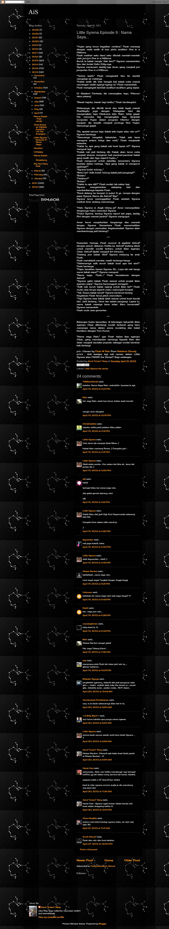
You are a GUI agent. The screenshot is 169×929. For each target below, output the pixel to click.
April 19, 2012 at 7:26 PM (96, 652)
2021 (35, 37)
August (38, 97)
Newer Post (85, 860)
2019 (35, 45)
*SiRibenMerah (90, 381)
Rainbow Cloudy (126, 351)
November (39, 81)
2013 (35, 68)
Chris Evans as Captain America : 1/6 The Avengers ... (40, 129)
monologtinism (90, 624)
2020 (36, 41)
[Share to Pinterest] (88, 365)
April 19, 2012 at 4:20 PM (97, 470)
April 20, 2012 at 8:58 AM (97, 741)
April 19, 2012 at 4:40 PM (97, 547)
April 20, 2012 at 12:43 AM (97, 691)
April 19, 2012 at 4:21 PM (96, 502)
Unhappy (38, 152)
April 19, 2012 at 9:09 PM (97, 670)
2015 (35, 60)
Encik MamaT (89, 837)
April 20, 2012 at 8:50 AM (97, 707)
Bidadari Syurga (91, 679)
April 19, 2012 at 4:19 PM (96, 452)
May (36, 109)
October (38, 88)
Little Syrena (89, 439)
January (38, 178)
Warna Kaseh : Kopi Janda (40, 118)
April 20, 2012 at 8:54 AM (97, 723)
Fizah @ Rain (102, 351)
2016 (35, 57)
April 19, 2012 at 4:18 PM (96, 431)
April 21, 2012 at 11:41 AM (96, 828)
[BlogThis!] (80, 365)
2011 (35, 183)
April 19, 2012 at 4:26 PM (97, 531)
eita (84, 660)
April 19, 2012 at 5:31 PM (96, 584)
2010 (35, 187)
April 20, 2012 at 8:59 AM (97, 760)
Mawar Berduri (90, 571)
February (39, 174)
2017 (35, 53)
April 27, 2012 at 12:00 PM (97, 844)
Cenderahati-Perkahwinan (96, 700)
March (37, 171)
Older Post (132, 860)
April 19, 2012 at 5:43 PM (97, 599)
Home (109, 860)
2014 (35, 64)
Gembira (38, 148)
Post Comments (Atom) (103, 866)
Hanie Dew (88, 768)
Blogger (102, 924)
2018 (35, 49)
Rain (85, 397)
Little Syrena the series (96, 368)
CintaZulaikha (90, 424)
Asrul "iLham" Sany (92, 750)
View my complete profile (51, 917)
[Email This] (78, 365)
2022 (35, 34)
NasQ (85, 608)
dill (84, 479)
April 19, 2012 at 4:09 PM (97, 415)
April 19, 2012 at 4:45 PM (97, 562)
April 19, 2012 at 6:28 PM (97, 615)
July (36, 101)
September (39, 91)
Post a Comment (88, 849)
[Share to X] (83, 365)
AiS (33, 11)
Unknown (87, 592)
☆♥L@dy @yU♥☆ (91, 716)
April (37, 113)
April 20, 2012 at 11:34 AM (97, 791)
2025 (35, 30)
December (39, 75)
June (37, 105)
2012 (35, 72)
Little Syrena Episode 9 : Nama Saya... (41, 140)
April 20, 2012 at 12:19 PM (97, 810)
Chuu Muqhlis (90, 818)
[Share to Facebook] (85, 365)
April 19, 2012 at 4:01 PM (96, 389)
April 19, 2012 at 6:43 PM (97, 631)
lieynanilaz (88, 540)
